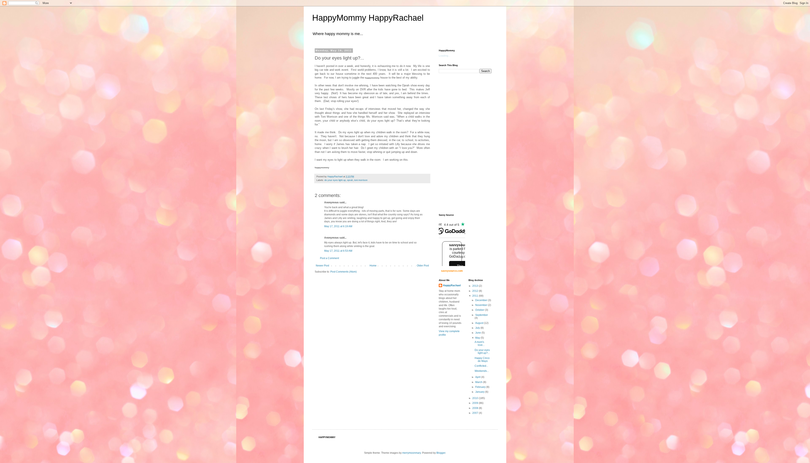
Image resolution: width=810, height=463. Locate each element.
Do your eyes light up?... (482, 351)
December (481, 300)
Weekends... (482, 370)
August (479, 323)
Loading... (444, 55)
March (479, 382)
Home (373, 265)
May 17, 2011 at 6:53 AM (338, 250)
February (480, 387)
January (480, 391)
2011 (475, 295)
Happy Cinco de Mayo (482, 360)
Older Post (423, 265)
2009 (475, 403)
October (480, 309)
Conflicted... (481, 365)
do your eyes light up (335, 180)
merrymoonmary (411, 452)
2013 (475, 285)
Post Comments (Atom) (343, 271)
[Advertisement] (455, 143)
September (481, 315)
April (478, 377)
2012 (475, 290)
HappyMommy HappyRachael (368, 17)
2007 (475, 412)
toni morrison (360, 180)
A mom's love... (480, 343)
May (478, 337)
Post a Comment (329, 258)
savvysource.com (452, 270)
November (481, 305)
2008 (475, 408)
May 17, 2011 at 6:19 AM (338, 226)
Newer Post (322, 265)
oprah (350, 180)
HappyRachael (452, 285)
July (478, 327)
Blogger (440, 452)
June (478, 332)
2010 (475, 398)
